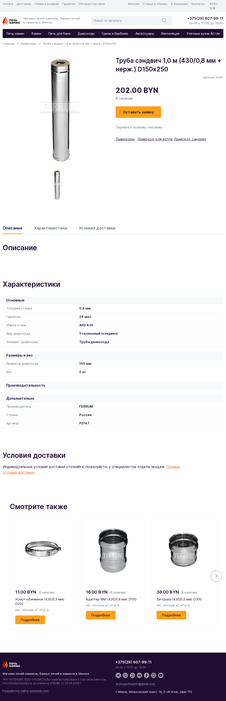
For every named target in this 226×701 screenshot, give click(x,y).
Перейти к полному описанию (139, 127)
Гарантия (68, 4)
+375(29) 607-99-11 (205, 18)
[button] (216, 576)
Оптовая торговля (92, 4)
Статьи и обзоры (155, 4)
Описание (12, 228)
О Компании (179, 4)
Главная (8, 43)
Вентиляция (170, 33)
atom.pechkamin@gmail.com (135, 684)
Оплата (8, 4)
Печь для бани (59, 33)
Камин (36, 33)
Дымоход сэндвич (190, 139)
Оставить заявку (138, 112)
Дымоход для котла (154, 139)
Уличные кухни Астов (203, 33)
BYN (213, 4)
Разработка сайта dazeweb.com (26, 691)
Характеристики (50, 228)
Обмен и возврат (46, 4)
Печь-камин (15, 33)
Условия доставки (97, 228)
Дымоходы (86, 33)
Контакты (198, 4)
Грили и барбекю (115, 33)
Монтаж (133, 4)
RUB (212, 8)
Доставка (24, 4)
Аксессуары (145, 33)
